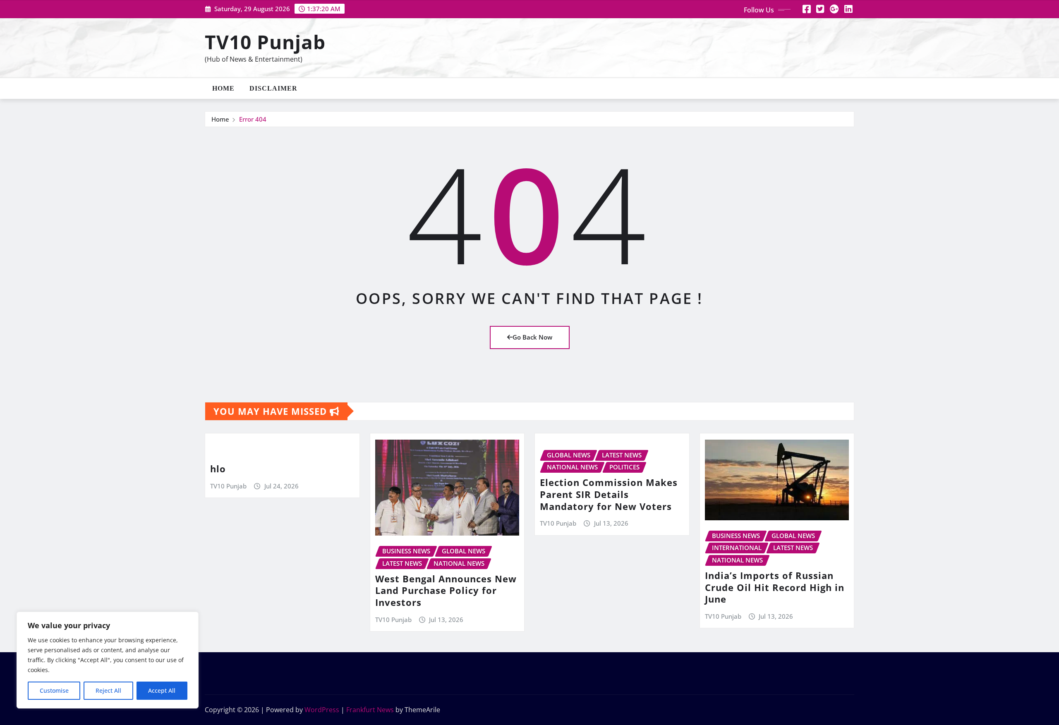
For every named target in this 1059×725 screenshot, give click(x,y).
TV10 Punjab (265, 42)
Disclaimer (273, 88)
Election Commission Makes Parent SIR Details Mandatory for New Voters (609, 494)
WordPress (321, 709)
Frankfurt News (370, 709)
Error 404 (252, 119)
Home (223, 88)
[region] (108, 660)
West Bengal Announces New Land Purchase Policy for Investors (446, 590)
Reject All (108, 690)
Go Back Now (532, 337)
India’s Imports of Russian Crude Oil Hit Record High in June (774, 587)
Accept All (161, 690)
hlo (218, 468)
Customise (54, 690)
